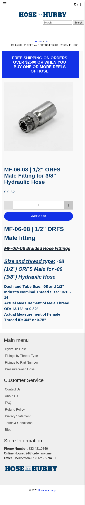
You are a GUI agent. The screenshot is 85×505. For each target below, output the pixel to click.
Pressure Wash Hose (20, 369)
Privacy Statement (17, 416)
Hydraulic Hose (16, 349)
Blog (8, 429)
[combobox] (57, 23)
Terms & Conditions (18, 423)
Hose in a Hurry (47, 490)
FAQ (8, 402)
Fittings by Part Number (21, 362)
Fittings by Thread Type (21, 355)
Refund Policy (15, 409)
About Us (11, 396)
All (48, 41)
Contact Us (13, 389)
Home (38, 41)
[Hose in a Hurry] (42, 14)
